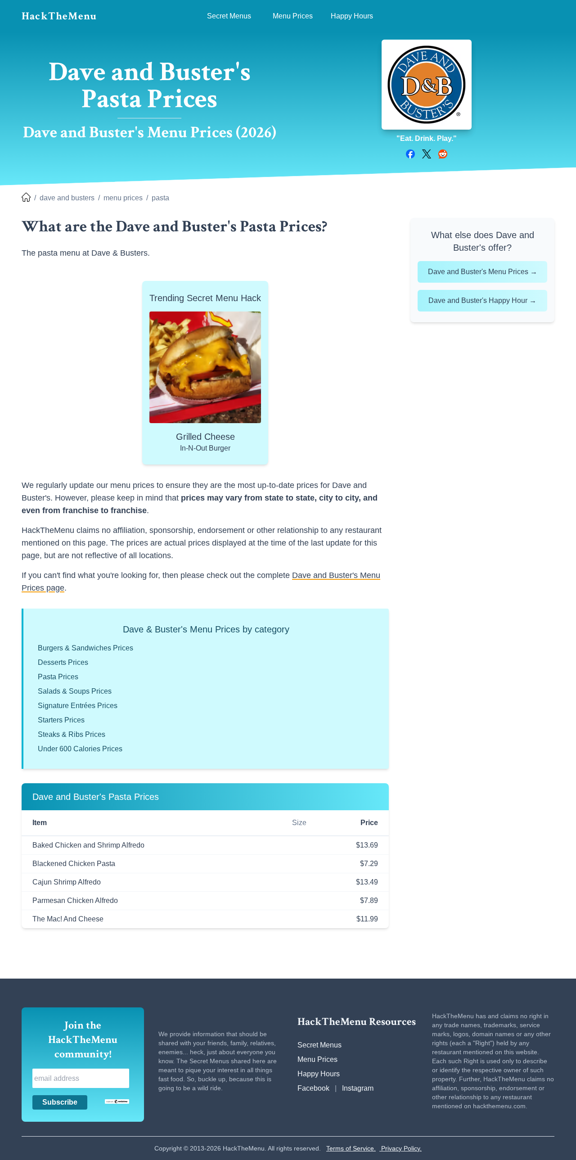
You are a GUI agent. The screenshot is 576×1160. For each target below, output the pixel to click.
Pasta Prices (58, 677)
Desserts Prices (63, 662)
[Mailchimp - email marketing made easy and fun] (117, 1101)
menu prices (123, 198)
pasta (160, 198)
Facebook (313, 1088)
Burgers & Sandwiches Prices (85, 648)
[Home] (26, 198)
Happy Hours (318, 1074)
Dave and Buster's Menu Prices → (482, 271)
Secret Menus (319, 1045)
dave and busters (67, 198)
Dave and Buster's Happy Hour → (482, 300)
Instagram (358, 1088)
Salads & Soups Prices (75, 691)
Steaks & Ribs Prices (71, 734)
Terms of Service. (351, 1148)
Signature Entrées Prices (77, 705)
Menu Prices (317, 1059)
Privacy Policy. (400, 1148)
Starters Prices (61, 720)
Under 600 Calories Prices (80, 749)
